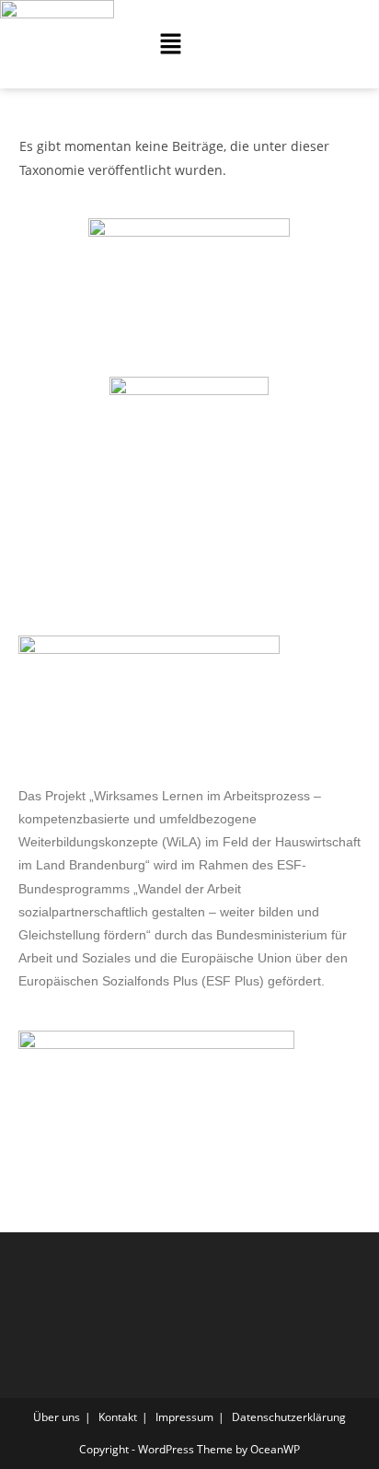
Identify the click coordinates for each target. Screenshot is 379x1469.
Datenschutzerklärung (289, 1417)
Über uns (56, 1417)
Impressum (184, 1417)
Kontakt (117, 1417)
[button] (170, 44)
